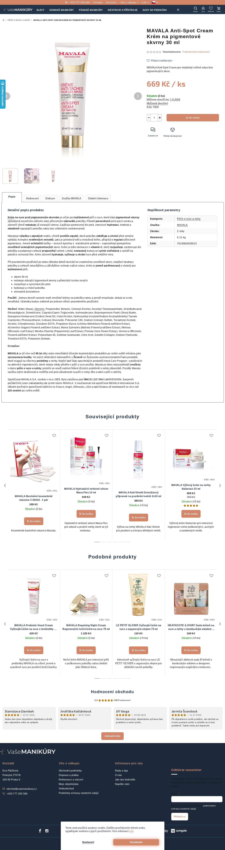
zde (131, 831)
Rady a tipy (121, 770)
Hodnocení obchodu (112, 691)
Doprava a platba (69, 775)
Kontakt (98, 2)
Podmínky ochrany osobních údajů (79, 793)
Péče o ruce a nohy (188, 218)
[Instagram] (47, 831)
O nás (118, 775)
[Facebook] (40, 831)
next (220, 485)
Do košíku (194, 117)
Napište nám (122, 784)
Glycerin (39, 309)
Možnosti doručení (157, 103)
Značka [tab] (71, 198)
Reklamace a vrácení (71, 779)
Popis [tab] (11, 196)
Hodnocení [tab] (32, 198)
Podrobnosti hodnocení (196, 52)
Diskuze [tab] (50, 198)
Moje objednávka (69, 784)
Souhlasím (136, 842)
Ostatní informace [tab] (98, 198)
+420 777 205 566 (79, 2)
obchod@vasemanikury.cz (21, 789)
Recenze (111, 2)
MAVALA (182, 225)
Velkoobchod (66, 788)
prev (4, 485)
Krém (11, 217)
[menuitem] (40, 9)
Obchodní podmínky (70, 770)
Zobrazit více (112, 736)
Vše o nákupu (128, 2)
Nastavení (88, 842)
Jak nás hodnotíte (125, 779)
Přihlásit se (180, 816)
